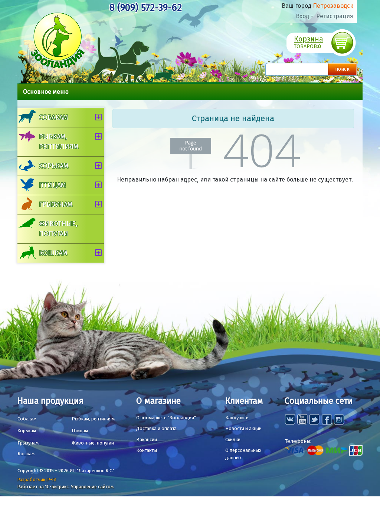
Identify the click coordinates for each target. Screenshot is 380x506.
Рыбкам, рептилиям (58, 142)
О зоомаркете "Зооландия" (166, 417)
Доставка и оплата (156, 428)
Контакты (146, 450)
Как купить (237, 417)
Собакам (53, 117)
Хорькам (53, 166)
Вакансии (146, 439)
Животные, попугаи (58, 229)
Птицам (52, 185)
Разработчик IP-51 (36, 479)
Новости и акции (243, 428)
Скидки (232, 439)
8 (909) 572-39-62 (145, 7)
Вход (302, 16)
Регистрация (334, 16)
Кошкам (53, 253)
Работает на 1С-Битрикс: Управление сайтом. (66, 486)
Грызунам (55, 204)
